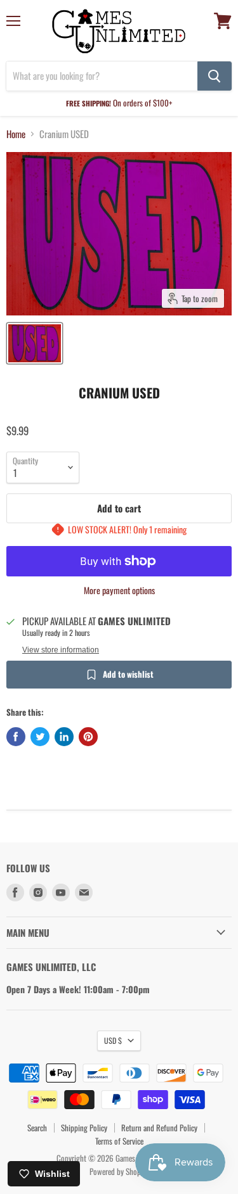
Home (15, 134)
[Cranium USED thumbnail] (34, 343)
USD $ (113, 1040)
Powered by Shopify (119, 1171)
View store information (60, 649)
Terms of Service (119, 1140)
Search (37, 1127)
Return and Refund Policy (159, 1127)
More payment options (119, 590)
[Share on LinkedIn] (64, 736)
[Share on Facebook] (15, 736)
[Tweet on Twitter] (40, 736)
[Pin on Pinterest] (88, 736)
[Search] (214, 76)
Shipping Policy (84, 1127)
